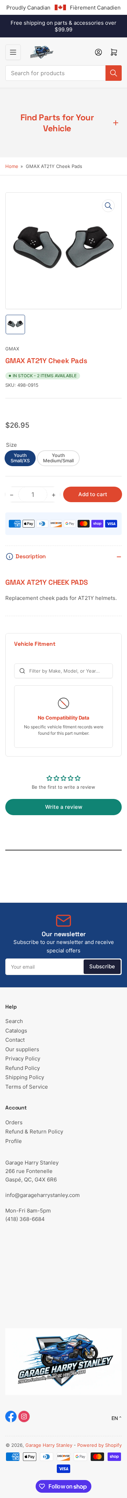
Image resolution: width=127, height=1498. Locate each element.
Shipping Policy (24, 1077)
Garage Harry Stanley (48, 1445)
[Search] (113, 73)
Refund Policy (22, 1068)
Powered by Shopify (99, 1445)
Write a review (63, 807)
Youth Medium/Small (58, 458)
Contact (15, 1039)
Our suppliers (22, 1049)
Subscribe (102, 966)
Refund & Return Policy (34, 1131)
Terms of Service (26, 1086)
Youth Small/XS (20, 458)
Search (14, 1021)
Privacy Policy (22, 1058)
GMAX (12, 348)
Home (11, 166)
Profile (13, 1141)
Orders (14, 1122)
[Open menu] (13, 52)
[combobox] (63, 73)
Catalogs (16, 1030)
